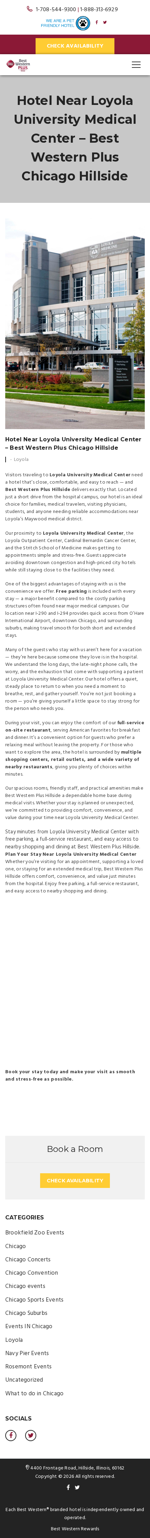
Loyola (21, 460)
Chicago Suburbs (26, 1313)
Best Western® (33, 1510)
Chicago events (25, 1286)
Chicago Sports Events (34, 1300)
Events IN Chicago (28, 1326)
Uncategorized (24, 1380)
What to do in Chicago (34, 1393)
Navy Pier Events (27, 1353)
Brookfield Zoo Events (34, 1233)
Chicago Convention (31, 1273)
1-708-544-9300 (56, 9)
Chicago (15, 1246)
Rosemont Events (28, 1367)
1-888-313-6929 (99, 9)
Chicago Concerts (28, 1260)
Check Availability (75, 46)
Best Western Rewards (75, 1529)
